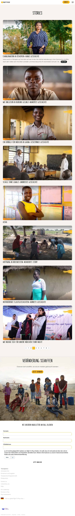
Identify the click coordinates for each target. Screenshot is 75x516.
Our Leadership (5, 489)
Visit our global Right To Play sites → (15, 498)
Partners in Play (5, 492)
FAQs (2, 486)
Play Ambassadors (6, 494)
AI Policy (18, 514)
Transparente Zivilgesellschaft (9, 476)
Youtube (14, 503)
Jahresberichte (5, 471)
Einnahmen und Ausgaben (8, 473)
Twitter (5, 503)
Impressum (23, 514)
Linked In (11, 503)
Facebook (1, 503)
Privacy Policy (14, 514)
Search (61, 2)
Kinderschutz (4, 478)
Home (5, 2)
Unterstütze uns (5, 484)
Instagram (8, 503)
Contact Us (4, 481)
